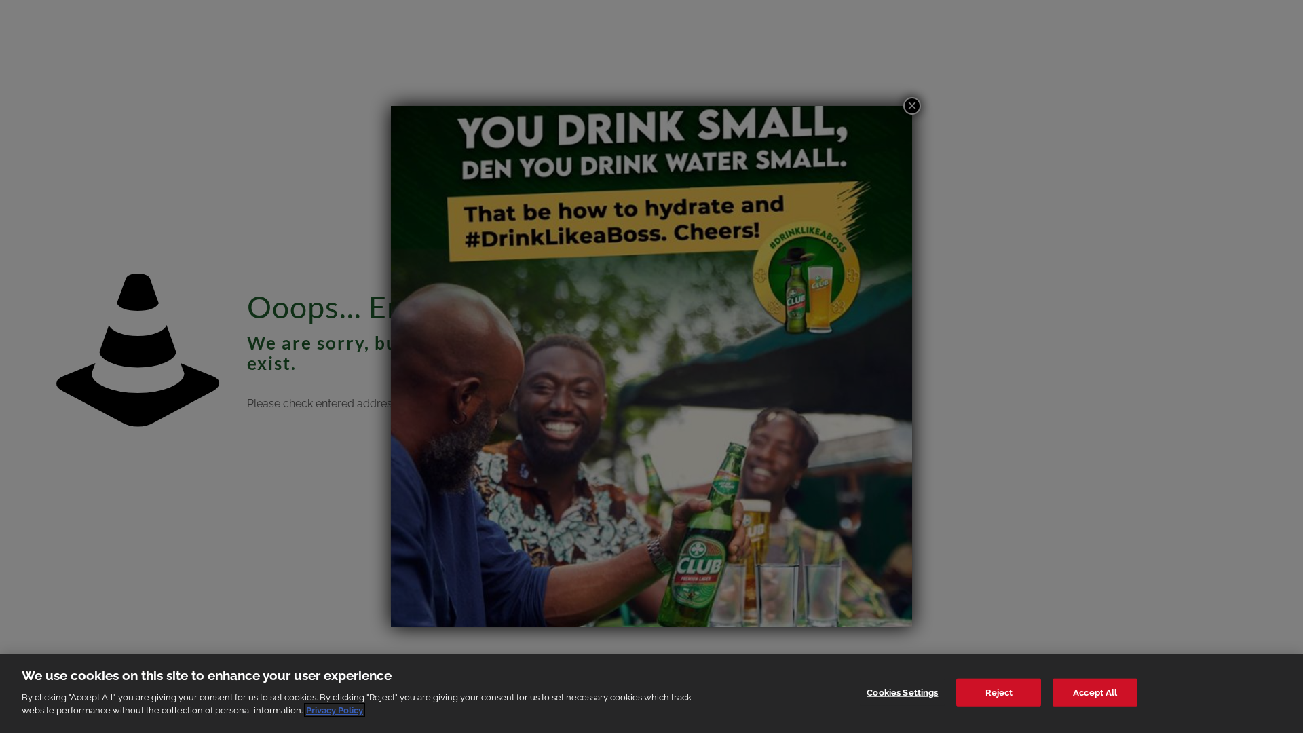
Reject (999, 692)
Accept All (1095, 692)
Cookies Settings (902, 692)
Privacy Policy (334, 710)
